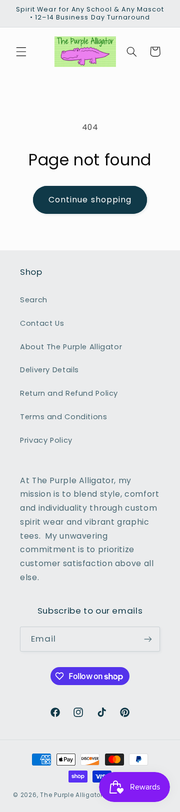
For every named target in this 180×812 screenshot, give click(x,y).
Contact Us (42, 323)
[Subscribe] (148, 639)
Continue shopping (90, 199)
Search (34, 300)
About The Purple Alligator (71, 347)
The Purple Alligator (71, 795)
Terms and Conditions (64, 417)
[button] (21, 51)
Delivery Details (49, 370)
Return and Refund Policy (69, 393)
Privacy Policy (46, 440)
